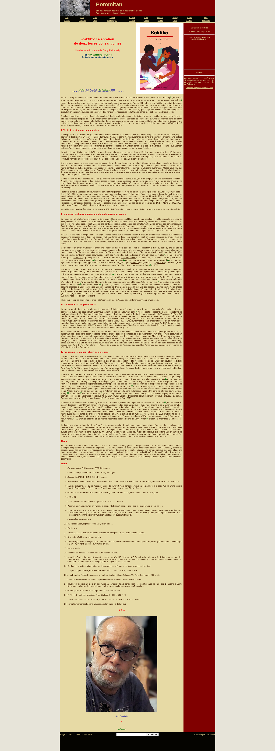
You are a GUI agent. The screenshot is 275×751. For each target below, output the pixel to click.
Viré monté (122, 729)
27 (74, 418)
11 (124, 260)
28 (147, 418)
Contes (146, 21)
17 (80, 284)
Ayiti (95, 18)
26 (165, 402)
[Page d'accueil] (75, 14)
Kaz (66, 18)
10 (94, 260)
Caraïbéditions (104, 90)
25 (101, 393)
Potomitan (109, 4)
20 (71, 367)
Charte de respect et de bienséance (199, 88)
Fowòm (160, 18)
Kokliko (82, 90)
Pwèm (189, 18)
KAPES (132, 18)
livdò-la (203, 39)
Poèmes (189, 21)
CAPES (132, 21)
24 (81, 393)
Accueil (67, 21)
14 (113, 274)
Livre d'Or (206, 37)
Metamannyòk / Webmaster (204, 734)
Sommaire (206, 21)
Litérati (112, 18)
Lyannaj (175, 18)
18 (100, 284)
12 (168, 260)
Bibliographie (112, 21)
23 (68, 393)
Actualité (82, 21)
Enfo (82, 18)
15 (157, 276)
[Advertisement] (199, 56)
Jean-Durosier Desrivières (100, 55)
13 (150, 264)
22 (132, 386)
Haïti (95, 21)
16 (158, 281)
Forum (160, 21)
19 (136, 311)
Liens (175, 21)
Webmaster (191, 84)
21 (166, 379)
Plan (206, 18)
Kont (146, 18)
